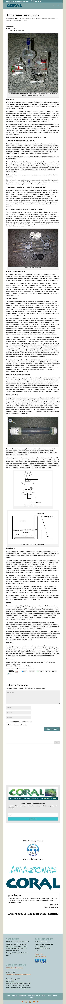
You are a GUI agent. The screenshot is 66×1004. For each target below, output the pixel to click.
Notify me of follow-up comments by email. (20, 721)
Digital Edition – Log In (34, 995)
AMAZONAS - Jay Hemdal (29, 18)
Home (8, 995)
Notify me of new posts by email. (17, 725)
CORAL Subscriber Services (14, 968)
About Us (55, 995)
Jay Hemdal (11, 18)
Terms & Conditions (40, 956)
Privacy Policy (39, 954)
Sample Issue (22, 995)
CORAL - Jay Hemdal (41, 18)
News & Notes (17, 20)
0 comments (25, 20)
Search (57, 742)
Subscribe (14, 995)
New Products (9, 20)
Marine (56, 18)
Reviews (44, 995)
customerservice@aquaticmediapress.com (18, 974)
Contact (32, 997)
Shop (49, 995)
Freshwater (51, 18)
